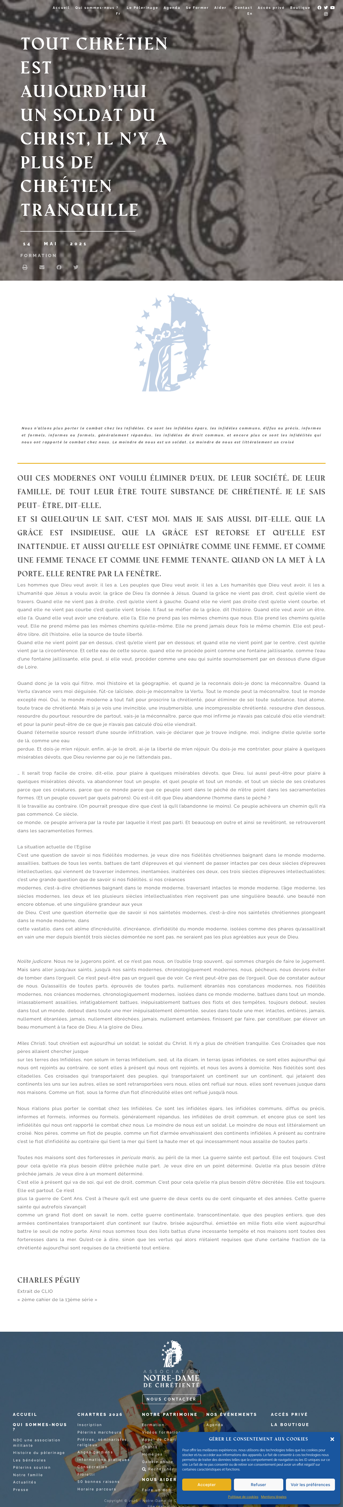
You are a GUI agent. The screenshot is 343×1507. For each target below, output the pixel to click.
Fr (118, 14)
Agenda (172, 8)
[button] (332, 1439)
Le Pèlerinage (142, 8)
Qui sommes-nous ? (97, 8)
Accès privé (271, 8)
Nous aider (159, 1479)
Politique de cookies (243, 1497)
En (250, 14)
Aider (220, 8)
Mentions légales (273, 1497)
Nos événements (231, 1414)
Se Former (197, 8)
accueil (25, 1414)
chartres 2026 (100, 1414)
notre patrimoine (170, 1414)
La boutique (290, 1424)
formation (38, 255)
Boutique (300, 8)
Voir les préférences (310, 1484)
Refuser (258, 1484)
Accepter (206, 1484)
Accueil (61, 8)
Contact (244, 8)
